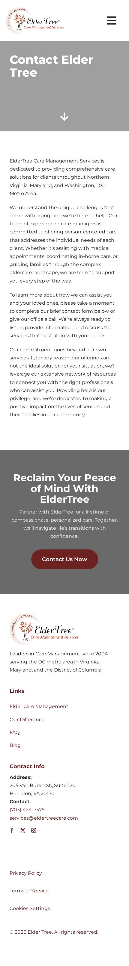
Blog (15, 745)
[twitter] (22, 830)
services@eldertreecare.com (44, 818)
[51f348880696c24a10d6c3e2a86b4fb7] (35, 10)
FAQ (15, 732)
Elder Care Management (39, 706)
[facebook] (12, 830)
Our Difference (27, 719)
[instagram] (33, 830)
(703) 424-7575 (27, 809)
